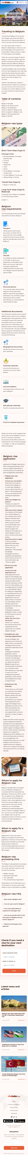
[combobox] (14, 957)
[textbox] (14, 957)
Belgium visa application (9, 108)
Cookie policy (14, 1110)
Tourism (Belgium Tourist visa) (13, 175)
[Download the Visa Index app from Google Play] (19, 1121)
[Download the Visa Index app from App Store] (8, 1121)
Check (14, 971)
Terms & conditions (14, 1104)
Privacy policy (14, 1107)
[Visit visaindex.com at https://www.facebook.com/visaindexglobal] (12, 1117)
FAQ (14, 1101)
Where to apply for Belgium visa (12, 110)
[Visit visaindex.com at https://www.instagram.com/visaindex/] (14, 1117)
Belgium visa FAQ (7, 116)
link (21, 798)
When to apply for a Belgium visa (12, 112)
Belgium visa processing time (11, 114)
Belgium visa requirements (10, 105)
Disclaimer (14, 1113)
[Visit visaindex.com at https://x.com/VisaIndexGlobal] (16, 1117)
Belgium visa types (7, 103)
